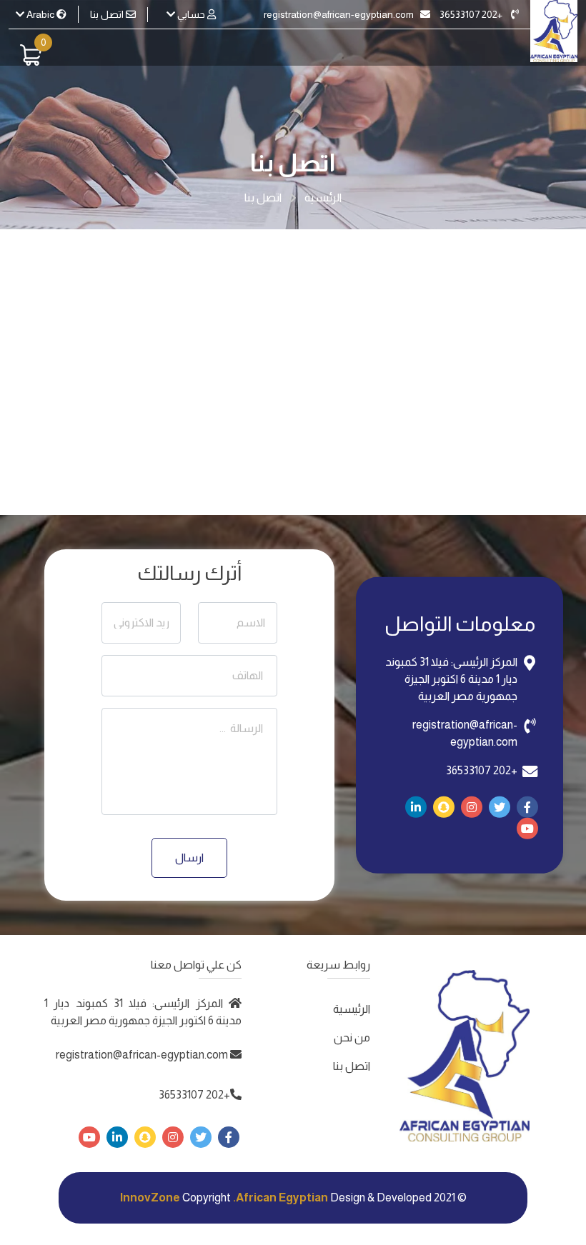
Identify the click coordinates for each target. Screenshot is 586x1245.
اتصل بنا (108, 14)
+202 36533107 (472, 14)
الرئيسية (323, 197)
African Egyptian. (280, 1197)
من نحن (352, 1037)
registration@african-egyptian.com (340, 14)
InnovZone (150, 1197)
